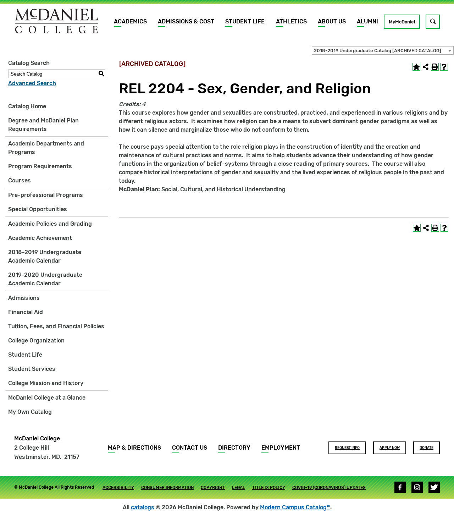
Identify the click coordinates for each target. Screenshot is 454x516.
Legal (238, 487)
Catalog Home (27, 106)
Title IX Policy (268, 487)
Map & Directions (134, 447)
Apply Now (390, 448)
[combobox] (383, 50)
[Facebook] (400, 487)
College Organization (36, 340)
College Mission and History (45, 383)
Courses (19, 180)
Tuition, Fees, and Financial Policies (56, 326)
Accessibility (118, 487)
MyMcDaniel (402, 21)
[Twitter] (434, 487)
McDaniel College (37, 438)
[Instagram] (417, 487)
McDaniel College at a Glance (46, 397)
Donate (426, 448)
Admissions (24, 298)
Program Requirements (40, 166)
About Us (332, 21)
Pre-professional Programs (45, 195)
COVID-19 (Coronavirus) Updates (329, 487)
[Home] (56, 21)
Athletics (291, 21)
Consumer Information (167, 487)
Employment (280, 447)
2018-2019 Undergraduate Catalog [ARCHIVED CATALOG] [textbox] (377, 50)
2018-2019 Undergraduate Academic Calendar (44, 256)
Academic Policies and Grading (50, 223)
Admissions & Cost (186, 21)
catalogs (142, 507)
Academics (130, 21)
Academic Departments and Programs (46, 147)
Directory (234, 447)
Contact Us (189, 447)
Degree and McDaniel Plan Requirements (43, 124)
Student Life (245, 21)
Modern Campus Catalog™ (295, 507)
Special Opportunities (37, 209)
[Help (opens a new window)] (444, 67)
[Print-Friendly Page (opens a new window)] (435, 67)
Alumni (367, 21)
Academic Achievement (40, 238)
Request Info (347, 448)
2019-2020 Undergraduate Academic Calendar (45, 279)
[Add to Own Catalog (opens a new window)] (416, 67)
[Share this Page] (426, 67)
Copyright (213, 487)
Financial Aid (25, 312)
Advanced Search (32, 83)
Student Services (31, 369)
